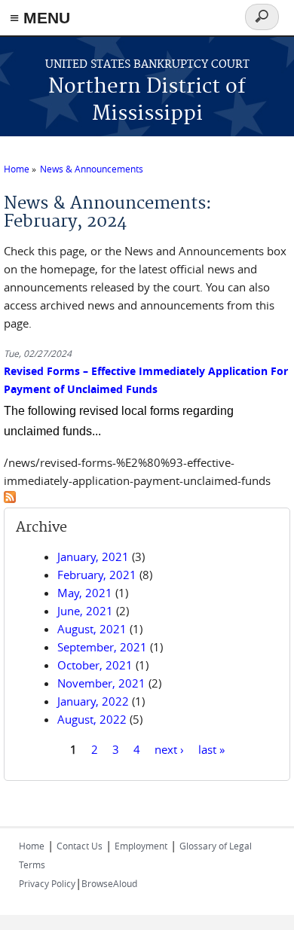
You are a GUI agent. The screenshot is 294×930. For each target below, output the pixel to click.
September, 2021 (102, 646)
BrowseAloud (109, 883)
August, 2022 (92, 719)
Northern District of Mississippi (147, 101)
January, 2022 (93, 701)
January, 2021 (93, 556)
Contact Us (80, 846)
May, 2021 (84, 592)
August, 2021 (92, 628)
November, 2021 (101, 683)
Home (16, 169)
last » (211, 748)
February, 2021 (96, 574)
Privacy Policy (47, 883)
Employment (141, 846)
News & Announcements (91, 169)
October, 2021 (95, 664)
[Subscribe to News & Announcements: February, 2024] (10, 498)
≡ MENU (40, 17)
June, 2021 (85, 610)
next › (169, 748)
